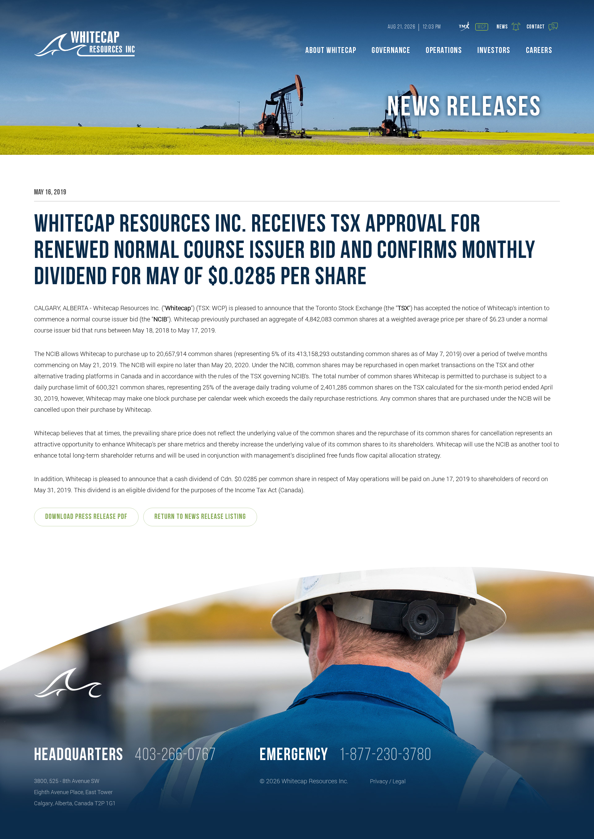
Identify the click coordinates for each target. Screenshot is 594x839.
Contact (536, 27)
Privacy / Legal (388, 781)
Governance (391, 51)
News (502, 27)
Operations (444, 51)
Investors (493, 51)
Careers (539, 51)
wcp (481, 27)
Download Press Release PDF (86, 517)
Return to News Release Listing (200, 517)
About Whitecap (330, 51)
